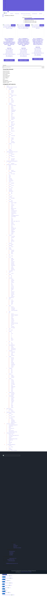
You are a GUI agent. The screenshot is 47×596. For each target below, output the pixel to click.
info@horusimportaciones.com (12, 1)
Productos (8, 4)
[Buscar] (43, 67)
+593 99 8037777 (9, 0)
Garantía (7, 8)
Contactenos (8, 6)
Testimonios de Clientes (11, 5)
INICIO (7, 3)
